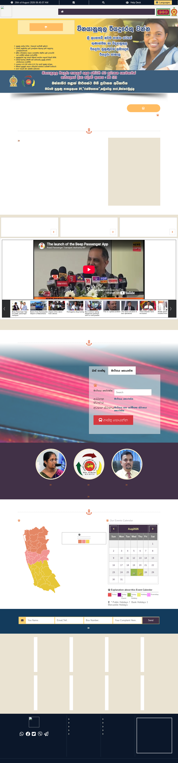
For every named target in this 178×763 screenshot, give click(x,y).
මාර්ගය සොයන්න (122, 370)
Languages (164, 2)
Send (150, 620)
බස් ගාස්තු (98, 370)
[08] (113, 529)
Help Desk (135, 2)
